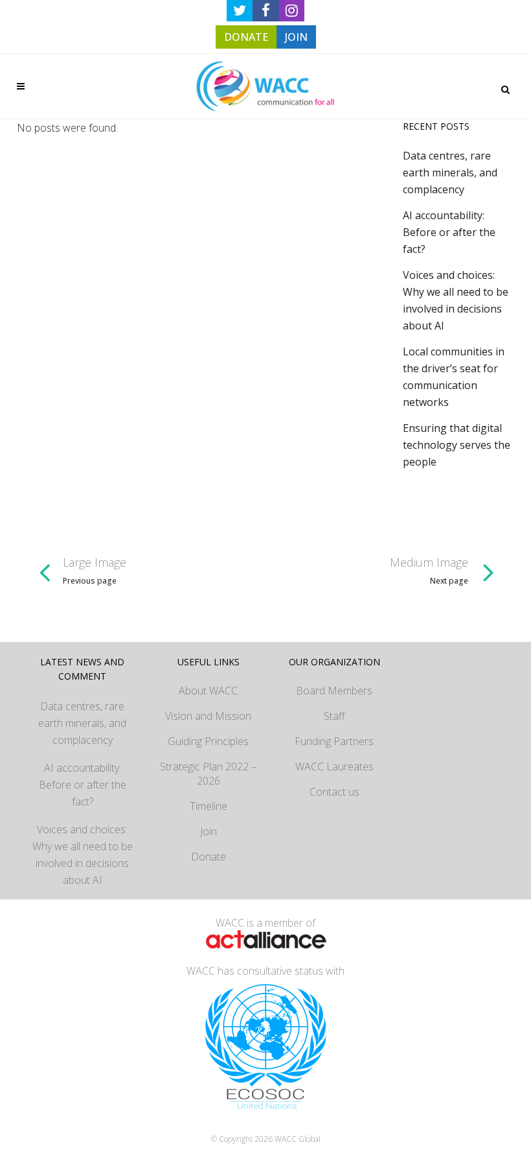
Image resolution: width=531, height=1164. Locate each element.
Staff (334, 716)
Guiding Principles (208, 741)
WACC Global (298, 1139)
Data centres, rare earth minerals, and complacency (450, 172)
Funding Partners (334, 741)
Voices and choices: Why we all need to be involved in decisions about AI (82, 854)
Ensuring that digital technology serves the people (456, 445)
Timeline (208, 806)
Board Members (334, 690)
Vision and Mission (208, 716)
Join (208, 831)
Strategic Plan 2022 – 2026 (208, 773)
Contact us (334, 792)
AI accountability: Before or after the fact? (449, 232)
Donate (208, 856)
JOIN (296, 37)
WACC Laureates (334, 766)
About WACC (208, 690)
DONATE (246, 37)
